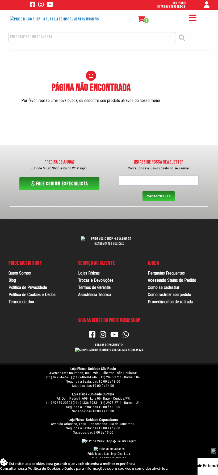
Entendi (210, 465)
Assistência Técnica (94, 294)
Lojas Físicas (89, 273)
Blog (12, 280)
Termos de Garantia (94, 287)
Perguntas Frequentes (166, 273)
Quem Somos (20, 273)
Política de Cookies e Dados (32, 294)
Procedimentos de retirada (170, 301)
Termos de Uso (21, 301)
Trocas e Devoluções (96, 280)
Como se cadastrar (163, 287)
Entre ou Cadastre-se (171, 7)
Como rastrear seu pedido (169, 294)
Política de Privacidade (28, 287)
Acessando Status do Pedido (172, 280)
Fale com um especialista (61, 184)
